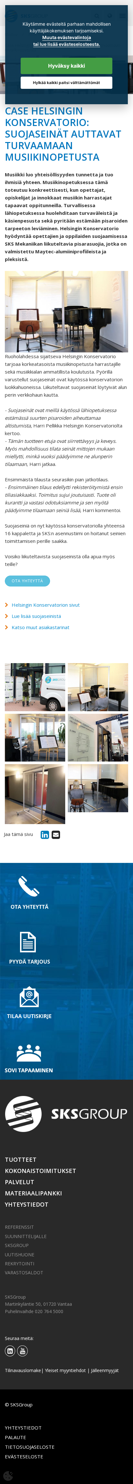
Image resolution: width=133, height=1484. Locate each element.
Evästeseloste (24, 1456)
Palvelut (19, 1182)
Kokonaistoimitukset (40, 1171)
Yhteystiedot (26, 1204)
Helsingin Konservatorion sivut (46, 605)
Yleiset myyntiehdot (65, 1370)
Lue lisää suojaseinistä (36, 616)
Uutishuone (19, 1255)
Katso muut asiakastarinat (40, 627)
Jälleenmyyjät (105, 1370)
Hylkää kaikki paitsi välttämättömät (66, 82)
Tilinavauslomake (23, 1370)
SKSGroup (17, 1245)
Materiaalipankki (33, 1193)
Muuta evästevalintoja (66, 37)
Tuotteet (20, 1159)
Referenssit (19, 1227)
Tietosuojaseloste (30, 1447)
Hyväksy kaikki (66, 66)
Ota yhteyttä (27, 581)
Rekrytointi (19, 1264)
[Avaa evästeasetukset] (8, 1476)
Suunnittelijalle (25, 1236)
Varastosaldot (24, 1272)
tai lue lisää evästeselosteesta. (66, 44)
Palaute (15, 1437)
